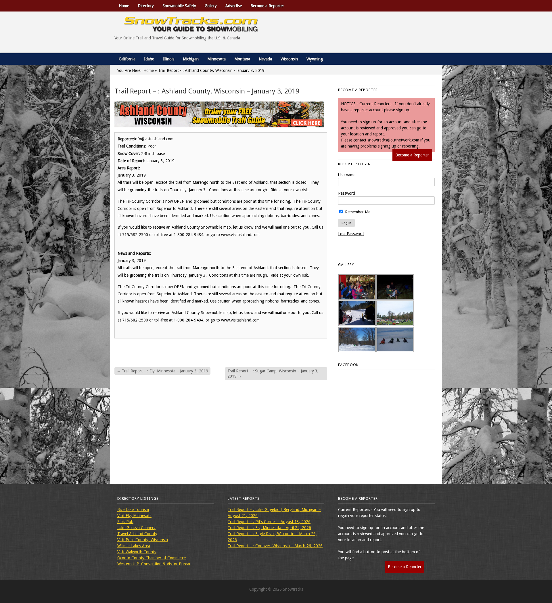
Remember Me (357, 212)
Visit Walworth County (136, 552)
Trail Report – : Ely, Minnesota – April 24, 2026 (269, 527)
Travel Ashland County (137, 533)
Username (346, 175)
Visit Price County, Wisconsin (142, 539)
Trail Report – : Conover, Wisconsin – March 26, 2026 (275, 545)
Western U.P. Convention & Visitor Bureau (154, 564)
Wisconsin (289, 59)
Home (124, 5)
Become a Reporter (267, 5)
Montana (242, 59)
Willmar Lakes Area (133, 545)
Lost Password (351, 233)
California (127, 59)
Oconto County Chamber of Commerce (151, 558)
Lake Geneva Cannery (136, 527)
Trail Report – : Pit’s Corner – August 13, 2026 (269, 521)
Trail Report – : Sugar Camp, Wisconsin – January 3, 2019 (273, 373)
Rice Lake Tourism (133, 509)
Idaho (149, 59)
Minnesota (216, 59)
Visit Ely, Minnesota (134, 515)
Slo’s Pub (125, 521)
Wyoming (314, 59)
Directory (146, 5)
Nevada (265, 59)
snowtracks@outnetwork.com (393, 140)
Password (346, 193)
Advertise (233, 5)
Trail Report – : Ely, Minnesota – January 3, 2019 (162, 371)
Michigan (191, 59)
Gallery (211, 5)
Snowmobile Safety (179, 5)
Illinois (168, 59)
